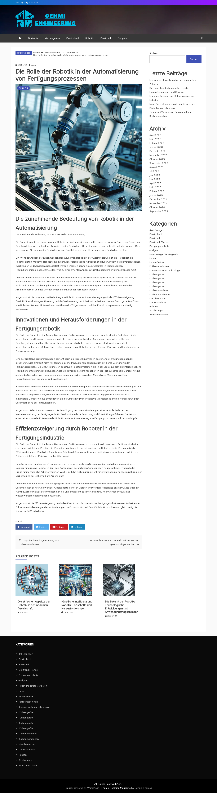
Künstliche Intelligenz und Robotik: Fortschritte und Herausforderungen (76, 605)
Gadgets (122, 38)
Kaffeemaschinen (159, 266)
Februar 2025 (156, 191)
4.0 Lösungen (156, 230)
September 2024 (158, 211)
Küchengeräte (52, 38)
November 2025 (158, 155)
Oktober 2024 (157, 207)
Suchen (153, 53)
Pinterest (60, 526)
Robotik (89, 38)
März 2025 (155, 187)
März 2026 (155, 139)
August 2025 (156, 167)
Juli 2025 (154, 171)
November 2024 (158, 203)
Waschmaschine (158, 314)
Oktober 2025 (157, 159)
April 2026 (155, 135)
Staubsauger (156, 310)
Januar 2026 (156, 147)
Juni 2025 (154, 175)
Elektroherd (72, 38)
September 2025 (158, 163)
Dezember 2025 (158, 151)
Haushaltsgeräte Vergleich (163, 254)
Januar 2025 (156, 195)
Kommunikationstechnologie (165, 270)
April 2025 (155, 183)
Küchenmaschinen (159, 294)
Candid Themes (143, 787)
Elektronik (105, 38)
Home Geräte (156, 262)
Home (152, 258)
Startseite (33, 38)
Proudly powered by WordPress (82, 787)
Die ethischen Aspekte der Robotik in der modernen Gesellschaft (34, 605)
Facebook (24, 526)
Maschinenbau (157, 298)
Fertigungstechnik (159, 246)
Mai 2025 (154, 179)
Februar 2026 (156, 143)
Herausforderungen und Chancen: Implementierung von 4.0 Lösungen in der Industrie (171, 95)
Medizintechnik (157, 302)
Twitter (42, 526)
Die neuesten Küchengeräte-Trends (168, 87)
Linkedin (78, 526)
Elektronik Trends (159, 242)
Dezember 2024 (158, 199)
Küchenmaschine (158, 290)
